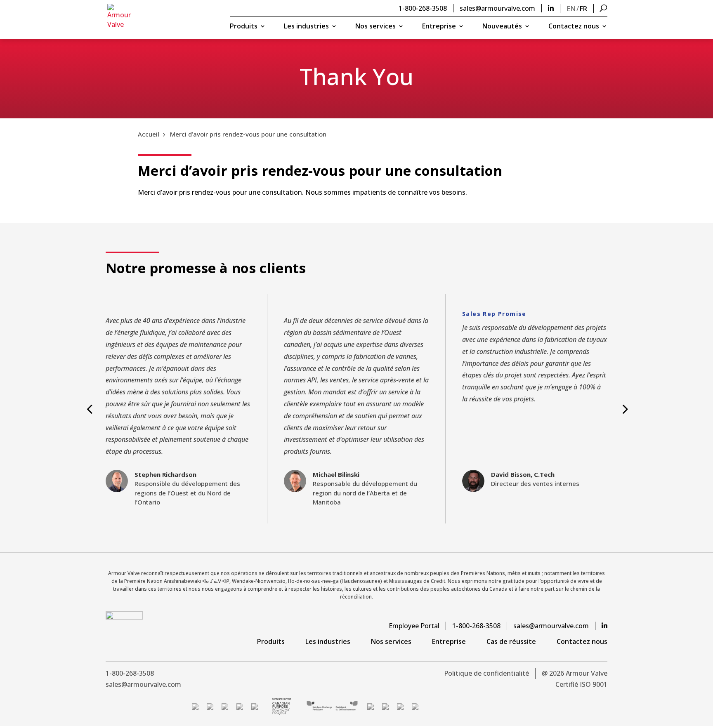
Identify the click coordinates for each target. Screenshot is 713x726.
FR (583, 8)
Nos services (375, 27)
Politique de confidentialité (486, 673)
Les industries (306, 27)
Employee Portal (414, 625)
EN (571, 8)
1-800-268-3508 (423, 8)
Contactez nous (573, 27)
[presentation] (89, 409)
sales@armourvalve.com (497, 8)
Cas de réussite (511, 641)
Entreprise (439, 27)
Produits (243, 27)
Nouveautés (502, 27)
